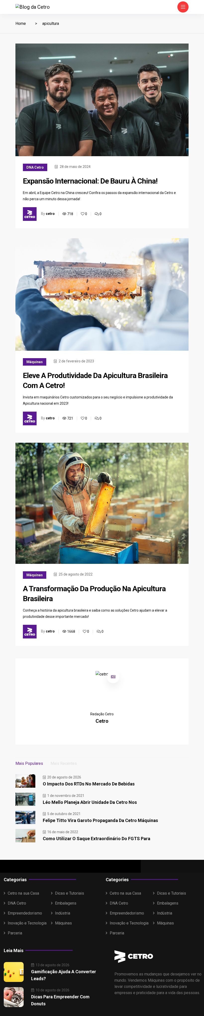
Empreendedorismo (25, 913)
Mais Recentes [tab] (64, 763)
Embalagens (65, 903)
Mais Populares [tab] (29, 763)
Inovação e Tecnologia (27, 923)
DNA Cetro (35, 167)
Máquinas (34, 362)
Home (20, 23)
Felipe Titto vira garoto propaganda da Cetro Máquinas (100, 820)
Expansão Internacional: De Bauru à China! (90, 181)
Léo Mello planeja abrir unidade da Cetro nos (90, 802)
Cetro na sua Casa (23, 893)
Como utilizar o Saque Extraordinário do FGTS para (96, 838)
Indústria (62, 913)
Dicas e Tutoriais (69, 893)
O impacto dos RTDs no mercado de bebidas (89, 783)
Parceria (15, 933)
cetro (50, 214)
